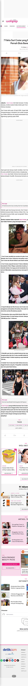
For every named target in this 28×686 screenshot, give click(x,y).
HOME (6, 26)
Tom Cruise (4, 174)
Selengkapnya (10, 568)
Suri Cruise (10, 103)
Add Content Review (11, 564)
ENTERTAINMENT (21, 26)
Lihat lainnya (18, 428)
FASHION (12, 26)
